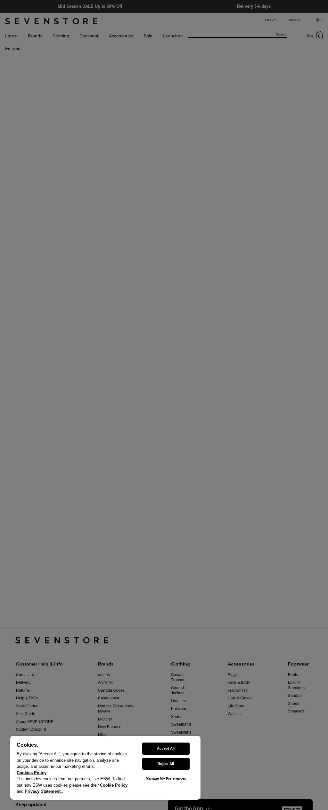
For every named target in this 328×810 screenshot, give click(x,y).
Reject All (166, 764)
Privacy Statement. (43, 791)
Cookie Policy (113, 785)
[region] (105, 768)
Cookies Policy (31, 772)
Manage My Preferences (166, 778)
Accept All (166, 748)
